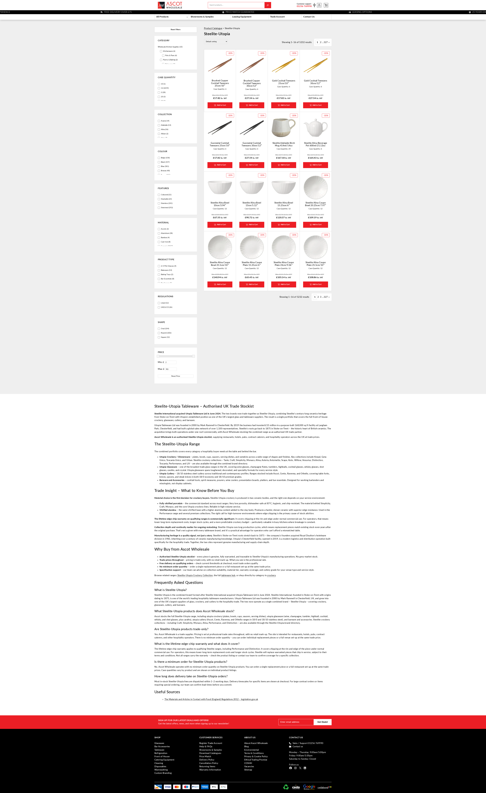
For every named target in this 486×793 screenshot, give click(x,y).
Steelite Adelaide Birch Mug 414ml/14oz (283, 144)
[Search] (268, 5)
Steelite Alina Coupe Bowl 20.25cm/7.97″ (315, 204)
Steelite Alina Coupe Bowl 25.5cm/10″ (220, 263)
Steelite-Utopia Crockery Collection (195, 575)
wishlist (314, 5)
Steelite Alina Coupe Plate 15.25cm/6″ (252, 263)
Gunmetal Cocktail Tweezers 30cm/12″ (252, 144)
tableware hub (228, 575)
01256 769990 (304, 6)
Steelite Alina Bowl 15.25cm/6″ (283, 204)
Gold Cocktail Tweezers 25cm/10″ (283, 82)
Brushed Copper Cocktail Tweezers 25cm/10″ (220, 83)
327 (326, 42)
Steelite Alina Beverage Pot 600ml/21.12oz (315, 144)
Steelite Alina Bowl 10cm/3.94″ (220, 204)
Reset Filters (176, 29)
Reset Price (175, 376)
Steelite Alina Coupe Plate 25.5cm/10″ (316, 263)
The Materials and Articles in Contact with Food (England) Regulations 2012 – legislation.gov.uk (211, 699)
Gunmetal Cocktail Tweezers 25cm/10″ (220, 144)
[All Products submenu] (187, 17)
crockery (271, 575)
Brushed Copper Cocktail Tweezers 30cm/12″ (252, 83)
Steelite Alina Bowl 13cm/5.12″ (251, 204)
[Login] (319, 5)
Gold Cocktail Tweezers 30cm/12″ (315, 82)
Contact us (298, 746)
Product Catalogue (213, 28)
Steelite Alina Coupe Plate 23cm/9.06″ (284, 263)
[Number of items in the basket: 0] (326, 5)
